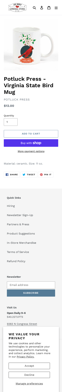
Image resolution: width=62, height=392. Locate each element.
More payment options (31, 151)
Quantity (9, 115)
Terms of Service (18, 252)
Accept (29, 365)
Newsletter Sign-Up (20, 215)
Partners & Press (18, 224)
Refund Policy (16, 261)
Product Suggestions (21, 233)
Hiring (11, 206)
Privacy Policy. (25, 356)
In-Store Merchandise (21, 242)
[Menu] (56, 7)
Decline (29, 374)
